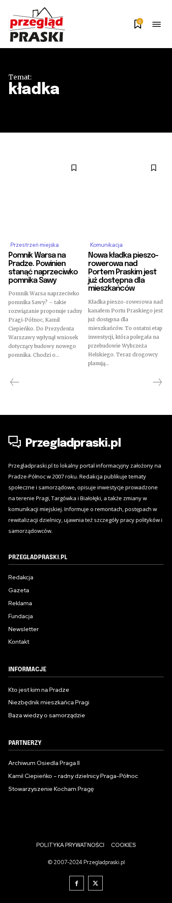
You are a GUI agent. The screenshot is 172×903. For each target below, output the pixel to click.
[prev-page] (14, 382)
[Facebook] (76, 883)
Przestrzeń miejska (34, 244)
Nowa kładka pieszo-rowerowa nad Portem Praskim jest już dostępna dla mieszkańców (123, 272)
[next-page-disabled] (157, 382)
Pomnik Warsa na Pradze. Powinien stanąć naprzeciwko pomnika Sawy (43, 268)
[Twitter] (95, 883)
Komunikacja (106, 244)
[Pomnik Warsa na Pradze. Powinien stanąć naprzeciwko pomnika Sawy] (46, 195)
